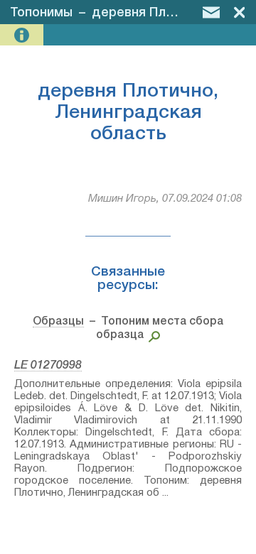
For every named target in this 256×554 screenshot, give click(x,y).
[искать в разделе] (152, 335)
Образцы (58, 322)
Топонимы (41, 12)
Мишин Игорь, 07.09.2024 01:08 (165, 199)
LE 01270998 (48, 366)
